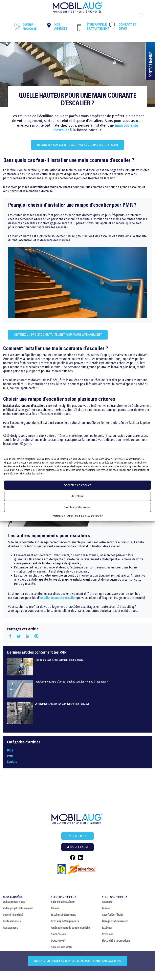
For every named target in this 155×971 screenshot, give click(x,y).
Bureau (106, 908)
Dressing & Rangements (65, 921)
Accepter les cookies (77, 485)
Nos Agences (10, 927)
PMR (10, 756)
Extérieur (107, 927)
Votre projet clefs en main (18, 908)
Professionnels (12, 921)
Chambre (107, 902)
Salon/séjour (58, 934)
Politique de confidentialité (89, 516)
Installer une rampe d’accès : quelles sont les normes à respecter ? (71, 681)
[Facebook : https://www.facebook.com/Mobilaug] (72, 857)
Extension (107, 934)
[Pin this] (36, 636)
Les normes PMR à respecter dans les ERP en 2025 (62, 703)
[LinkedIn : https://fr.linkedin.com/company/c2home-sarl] (81, 857)
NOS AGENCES (78, 836)
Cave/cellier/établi (112, 915)
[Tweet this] (19, 636)
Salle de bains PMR (61, 947)
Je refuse (77, 496)
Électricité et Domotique (116, 940)
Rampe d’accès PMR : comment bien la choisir (59, 659)
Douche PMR (58, 940)
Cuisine (55, 908)
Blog (10, 750)
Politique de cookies (62, 516)
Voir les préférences (77, 507)
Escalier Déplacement (63, 915)
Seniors (12, 762)
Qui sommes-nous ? (15, 902)
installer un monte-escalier (57, 598)
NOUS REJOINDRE (77, 847)
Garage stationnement (115, 921)
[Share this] (10, 636)
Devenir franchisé (30, 27)
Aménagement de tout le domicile (70, 927)
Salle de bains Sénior (63, 902)
